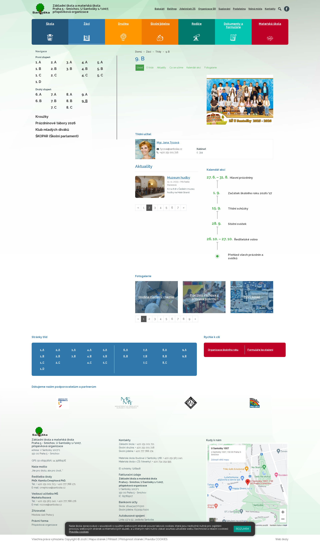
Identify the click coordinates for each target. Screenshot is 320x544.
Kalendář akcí (193, 67)
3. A (69, 62)
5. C (100, 75)
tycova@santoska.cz (171, 149)
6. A (38, 94)
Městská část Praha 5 (43, 514)
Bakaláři (159, 9)
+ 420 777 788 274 (143, 451)
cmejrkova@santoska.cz (53, 487)
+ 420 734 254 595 (161, 461)
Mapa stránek (97, 539)
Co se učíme (176, 67)
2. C (54, 75)
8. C (69, 107)
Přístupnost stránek (131, 539)
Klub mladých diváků (52, 130)
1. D (38, 82)
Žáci (148, 51)
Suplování (224, 9)
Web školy (281, 539)
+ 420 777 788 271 (66, 484)
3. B (69, 69)
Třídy (158, 51)
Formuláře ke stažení (260, 349)
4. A (84, 62)
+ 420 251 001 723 (46, 484)
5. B (100, 69)
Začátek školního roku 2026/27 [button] (250, 193)
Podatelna (239, 9)
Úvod (140, 67)
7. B (53, 101)
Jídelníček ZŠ (187, 9)
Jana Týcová (168, 142)
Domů (138, 51)
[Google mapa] (247, 485)
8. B (69, 101)
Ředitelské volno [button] (246, 239)
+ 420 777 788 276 (66, 501)
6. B (39, 101)
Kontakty (270, 9)
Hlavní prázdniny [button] (241, 177)
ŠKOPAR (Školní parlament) (57, 136)
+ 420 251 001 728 (144, 447)
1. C (38, 75)
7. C (53, 107)
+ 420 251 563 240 (46, 501)
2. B (53, 69)
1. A (38, 62)
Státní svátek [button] (237, 224)
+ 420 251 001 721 (145, 444)
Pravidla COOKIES (156, 539)
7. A (53, 94)
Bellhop (172, 9)
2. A (53, 62)
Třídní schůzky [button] (238, 208)
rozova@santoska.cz (51, 504)
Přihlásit (112, 539)
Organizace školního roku (223, 349)
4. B (85, 69)
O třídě (150, 67)
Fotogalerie (210, 67)
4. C (85, 75)
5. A (100, 62)
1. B (38, 69)
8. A (69, 94)
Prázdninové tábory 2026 (56, 123)
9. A (84, 94)
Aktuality (161, 67)
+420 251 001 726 (169, 152)
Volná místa (255, 9)
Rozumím (242, 528)
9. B (85, 101)
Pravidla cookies (78, 531)
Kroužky (42, 117)
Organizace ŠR (207, 9)
